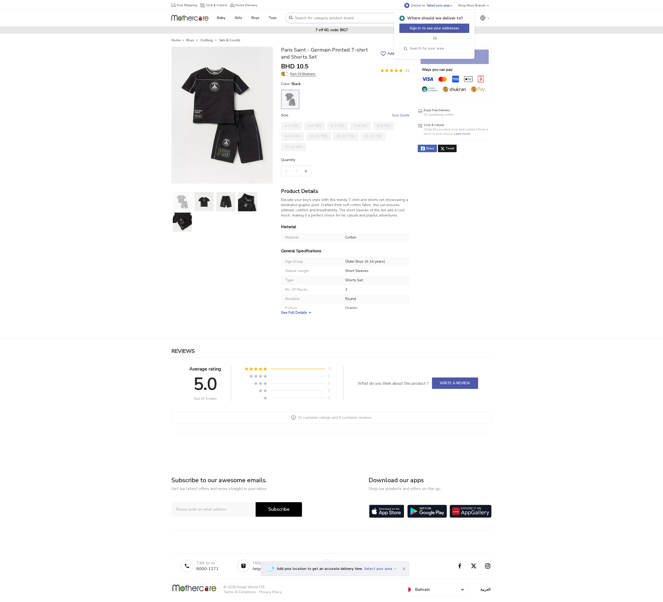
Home (175, 40)
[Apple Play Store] (387, 511)
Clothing (206, 40)
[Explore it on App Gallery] (471, 511)
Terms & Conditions (240, 592)
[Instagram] (487, 566)
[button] (393, 53)
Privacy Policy (271, 592)
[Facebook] (459, 566)
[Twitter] (473, 566)
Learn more (462, 134)
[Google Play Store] (427, 511)
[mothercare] (192, 18)
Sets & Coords (229, 40)
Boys (190, 40)
